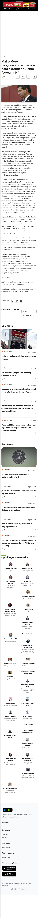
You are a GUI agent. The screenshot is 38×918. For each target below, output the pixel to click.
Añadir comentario (27, 311)
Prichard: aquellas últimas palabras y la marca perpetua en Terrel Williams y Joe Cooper (18, 543)
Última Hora (8, 9)
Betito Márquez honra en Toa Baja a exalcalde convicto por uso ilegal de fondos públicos (17, 408)
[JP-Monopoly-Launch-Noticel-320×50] (19, 4)
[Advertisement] (19, 31)
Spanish (5, 834)
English (4, 837)
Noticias (20, 9)
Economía (31, 9)
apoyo (6, 233)
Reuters (20, 112)
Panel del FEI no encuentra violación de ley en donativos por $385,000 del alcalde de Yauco (18, 427)
